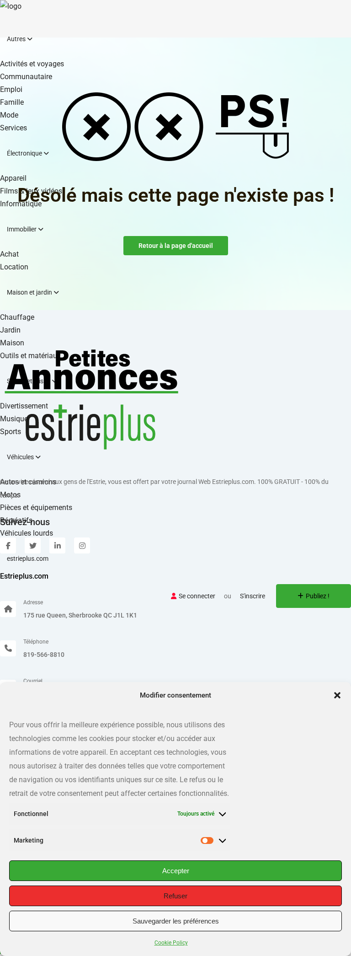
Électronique (25, 153)
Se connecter (197, 596)
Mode (9, 115)
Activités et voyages (32, 63)
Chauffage (17, 317)
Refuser (175, 896)
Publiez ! (318, 596)
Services (13, 128)
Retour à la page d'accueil (175, 245)
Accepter (175, 871)
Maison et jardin (30, 292)
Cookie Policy (171, 943)
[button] (337, 695)
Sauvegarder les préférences (176, 921)
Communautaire (26, 76)
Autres (17, 39)
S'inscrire (252, 596)
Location (14, 267)
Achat (9, 254)
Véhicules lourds (26, 533)
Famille (12, 102)
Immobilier (22, 229)
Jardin (10, 330)
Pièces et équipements (36, 507)
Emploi (11, 89)
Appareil (13, 178)
